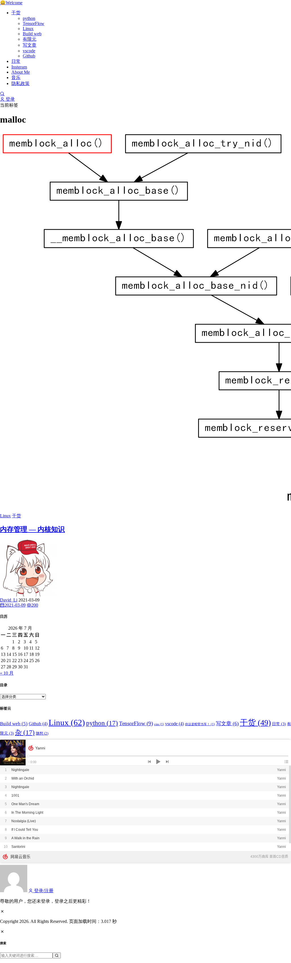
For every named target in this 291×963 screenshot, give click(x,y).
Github (29, 55)
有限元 (29, 39)
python (29, 18)
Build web (32, 33)
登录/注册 (43, 890)
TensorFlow (33, 23)
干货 (15, 12)
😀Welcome (11, 2)
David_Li (8, 600)
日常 (15, 61)
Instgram (19, 67)
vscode (29, 50)
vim (159, 724)
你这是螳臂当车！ (200, 724)
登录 (10, 99)
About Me (20, 72)
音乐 (15, 77)
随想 (42, 733)
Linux (28, 28)
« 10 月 (7, 673)
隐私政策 (20, 83)
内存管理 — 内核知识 (32, 529)
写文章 (29, 45)
